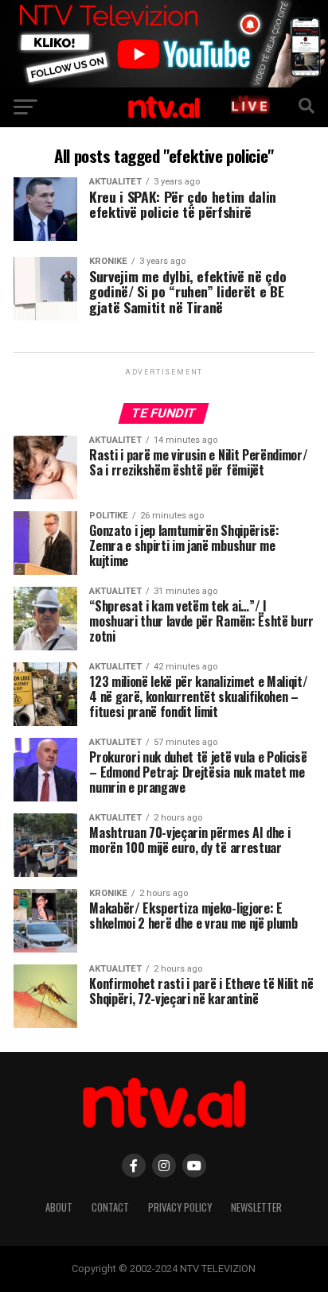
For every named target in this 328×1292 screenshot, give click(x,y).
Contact (110, 1207)
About (58, 1207)
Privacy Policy (180, 1207)
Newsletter (256, 1207)
